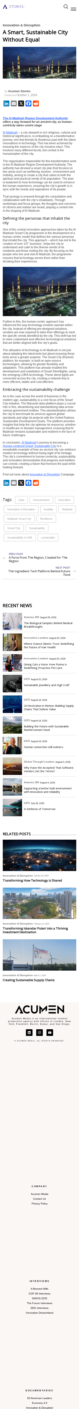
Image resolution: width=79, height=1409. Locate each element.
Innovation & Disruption (21, 25)
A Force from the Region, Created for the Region (38, 559)
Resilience (46, 518)
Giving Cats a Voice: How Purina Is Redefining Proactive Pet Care (45, 666)
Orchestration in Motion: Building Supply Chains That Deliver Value (49, 707)
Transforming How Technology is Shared (32, 880)
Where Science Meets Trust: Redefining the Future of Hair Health (49, 645)
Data (21, 499)
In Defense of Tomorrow (39, 809)
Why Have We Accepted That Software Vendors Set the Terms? (48, 769)
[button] (73, 10)
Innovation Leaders (36, 637)
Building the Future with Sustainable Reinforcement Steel (46, 728)
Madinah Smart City (19, 518)
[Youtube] (49, 1032)
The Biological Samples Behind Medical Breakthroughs (48, 624)
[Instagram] (39, 1032)
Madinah (67, 509)
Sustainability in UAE (19, 537)
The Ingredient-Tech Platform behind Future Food (39, 573)
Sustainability (37, 528)
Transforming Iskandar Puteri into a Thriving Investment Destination (35, 930)
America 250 (31, 617)
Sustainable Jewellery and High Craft (46, 685)
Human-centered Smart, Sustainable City (29, 446)
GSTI (27, 679)
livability (48, 509)
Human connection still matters (43, 747)
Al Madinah (10, 132)
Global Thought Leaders (39, 761)
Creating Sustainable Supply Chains (29, 980)
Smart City (13, 528)
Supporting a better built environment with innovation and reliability (48, 790)
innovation (64, 499)
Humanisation (41, 499)
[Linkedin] (29, 1032)
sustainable (48, 537)
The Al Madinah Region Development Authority (35, 118)
